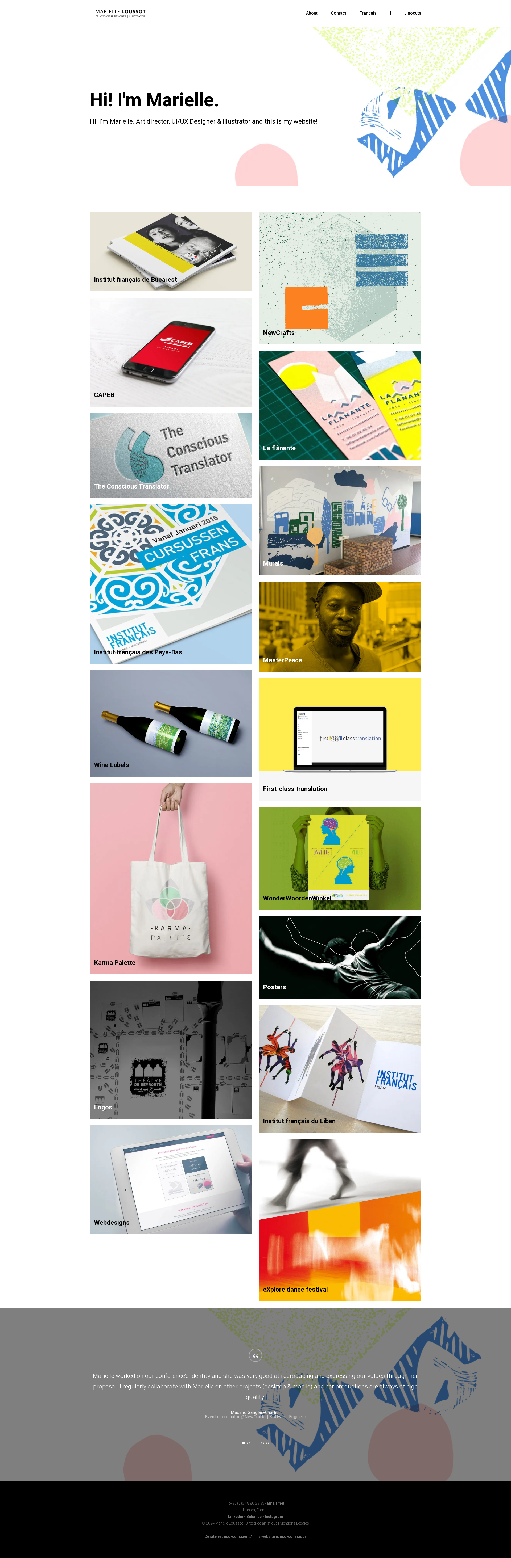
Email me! (275, 1503)
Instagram (274, 1516)
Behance (254, 1516)
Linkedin (235, 1516)
